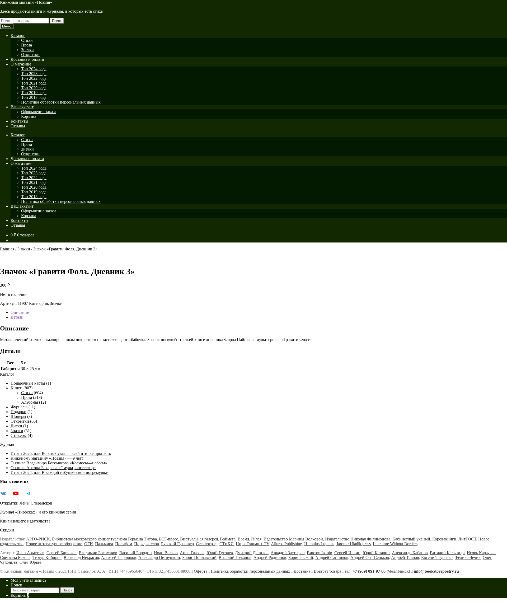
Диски (16, 426)
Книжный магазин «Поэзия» (26, 2)
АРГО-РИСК (38, 539)
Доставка (302, 571)
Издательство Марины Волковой (293, 539)
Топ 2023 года (33, 73)
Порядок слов (146, 544)
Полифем (123, 544)
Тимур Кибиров (47, 557)
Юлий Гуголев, (220, 552)
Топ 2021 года (33, 83)
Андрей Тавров (405, 557)
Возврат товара (327, 571)
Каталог (18, 35)
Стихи (27, 40)
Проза (26, 45)
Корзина (28, 116)
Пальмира (104, 544)
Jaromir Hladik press (353, 544)
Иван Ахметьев (30, 552)
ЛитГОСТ (467, 539)
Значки (27, 50)
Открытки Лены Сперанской (26, 503)
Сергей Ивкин (347, 552)
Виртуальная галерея (199, 539)
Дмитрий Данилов (252, 552)
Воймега (228, 539)
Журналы (19, 407)
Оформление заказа (38, 111)
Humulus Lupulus (319, 544)
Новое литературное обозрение (54, 544)
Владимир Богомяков (98, 552)
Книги (16, 388)
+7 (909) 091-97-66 (369, 571)
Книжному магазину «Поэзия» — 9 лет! (47, 458)
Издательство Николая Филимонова (357, 539)
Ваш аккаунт (22, 107)
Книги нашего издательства (25, 521)
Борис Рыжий (300, 557)
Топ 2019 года (33, 92)
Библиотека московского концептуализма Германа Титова (104, 539)
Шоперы (18, 416)
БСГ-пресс (168, 539)
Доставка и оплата (27, 59)
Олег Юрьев (31, 562)
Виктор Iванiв (319, 552)
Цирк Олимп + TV (252, 544)
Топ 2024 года (33, 69)
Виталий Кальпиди (447, 552)
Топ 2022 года (33, 78)
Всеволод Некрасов (81, 557)
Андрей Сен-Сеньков (369, 557)
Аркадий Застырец (288, 552)
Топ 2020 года (33, 88)
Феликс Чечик (468, 557)
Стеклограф (206, 544)
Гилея (256, 539)
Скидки (7, 530)
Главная (7, 249)
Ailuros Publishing (286, 544)
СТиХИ (226, 544)
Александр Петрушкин (159, 557)
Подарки (18, 411)
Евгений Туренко (437, 557)
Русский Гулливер (177, 544)
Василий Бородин (135, 552)
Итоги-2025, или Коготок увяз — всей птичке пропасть (61, 453)
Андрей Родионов (269, 557)
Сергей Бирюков (61, 552)
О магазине (21, 64)
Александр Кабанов (410, 552)
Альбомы (29, 402)
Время (243, 539)
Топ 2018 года (33, 97)
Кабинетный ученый (411, 539)
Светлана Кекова (15, 557)
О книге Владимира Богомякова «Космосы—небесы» (59, 463)
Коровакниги (444, 539)
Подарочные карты (28, 383)
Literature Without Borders (395, 544)
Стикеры (19, 435)
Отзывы (18, 126)
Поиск (57, 21)
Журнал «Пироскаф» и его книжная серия (38, 512)
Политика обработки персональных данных (61, 102)
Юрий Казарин (376, 552)
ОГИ (88, 544)
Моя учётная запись (28, 580)
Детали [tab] (17, 317)
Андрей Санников (331, 557)
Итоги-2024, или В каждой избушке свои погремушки (60, 472)
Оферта (200, 571)
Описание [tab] (20, 312)
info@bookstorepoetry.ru (436, 571)
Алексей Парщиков (118, 557)
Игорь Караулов (481, 552)
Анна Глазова (192, 552)
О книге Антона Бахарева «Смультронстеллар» (53, 467)
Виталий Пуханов (235, 557)
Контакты (19, 121)
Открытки (30, 54)
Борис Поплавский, (200, 557)
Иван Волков (166, 552)
